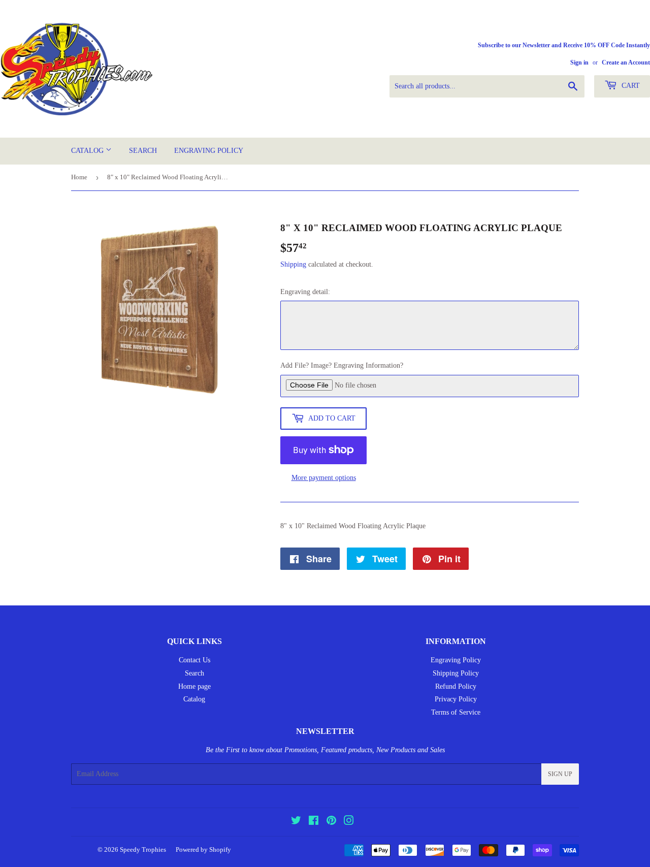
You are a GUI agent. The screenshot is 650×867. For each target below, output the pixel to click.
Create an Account (626, 62)
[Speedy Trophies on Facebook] (313, 822)
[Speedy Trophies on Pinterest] (331, 822)
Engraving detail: (305, 292)
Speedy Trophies (143, 849)
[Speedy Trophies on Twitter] (296, 822)
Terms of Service (455, 712)
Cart (630, 85)
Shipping (293, 264)
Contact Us (194, 660)
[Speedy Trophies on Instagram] (349, 822)
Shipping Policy (456, 673)
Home (79, 177)
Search (143, 150)
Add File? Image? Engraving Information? (341, 365)
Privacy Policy (456, 699)
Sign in (579, 62)
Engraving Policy (208, 150)
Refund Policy (455, 686)
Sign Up (560, 774)
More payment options (323, 477)
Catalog (88, 150)
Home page (194, 686)
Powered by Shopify (203, 849)
